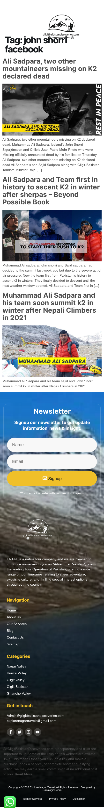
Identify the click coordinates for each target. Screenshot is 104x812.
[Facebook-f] (11, 732)
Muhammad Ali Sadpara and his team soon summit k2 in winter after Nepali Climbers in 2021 (49, 306)
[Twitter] (19, 732)
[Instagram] (28, 732)
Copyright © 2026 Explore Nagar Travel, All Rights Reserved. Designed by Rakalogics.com (52, 788)
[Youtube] (37, 732)
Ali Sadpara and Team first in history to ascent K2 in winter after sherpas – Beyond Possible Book (51, 190)
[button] (10, 28)
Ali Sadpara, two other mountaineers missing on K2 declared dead (49, 68)
